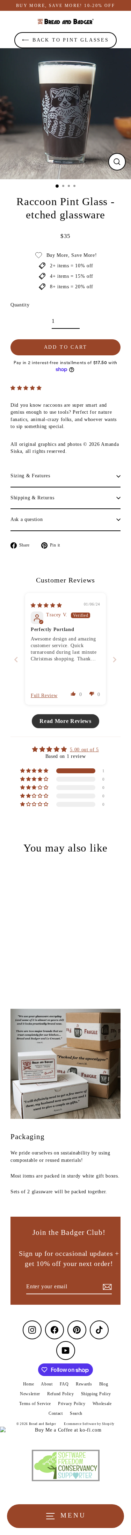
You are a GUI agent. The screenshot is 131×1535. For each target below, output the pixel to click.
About (46, 1384)
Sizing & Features (30, 475)
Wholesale (102, 1403)
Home (28, 1384)
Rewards (84, 1384)
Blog (103, 1384)
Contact (56, 1413)
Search (76, 1413)
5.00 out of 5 (84, 749)
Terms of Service (35, 1403)
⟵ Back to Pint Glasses (65, 40)
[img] (46, 605)
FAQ (64, 1384)
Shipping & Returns (32, 497)
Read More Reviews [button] (65, 721)
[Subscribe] (106, 1287)
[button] (26, 388)
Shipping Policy (96, 1393)
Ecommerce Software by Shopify (89, 1424)
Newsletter (30, 1393)
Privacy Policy (72, 1403)
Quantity (19, 304)
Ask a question (26, 519)
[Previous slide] (16, 659)
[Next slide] (115, 659)
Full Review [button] (44, 695)
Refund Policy (60, 1393)
